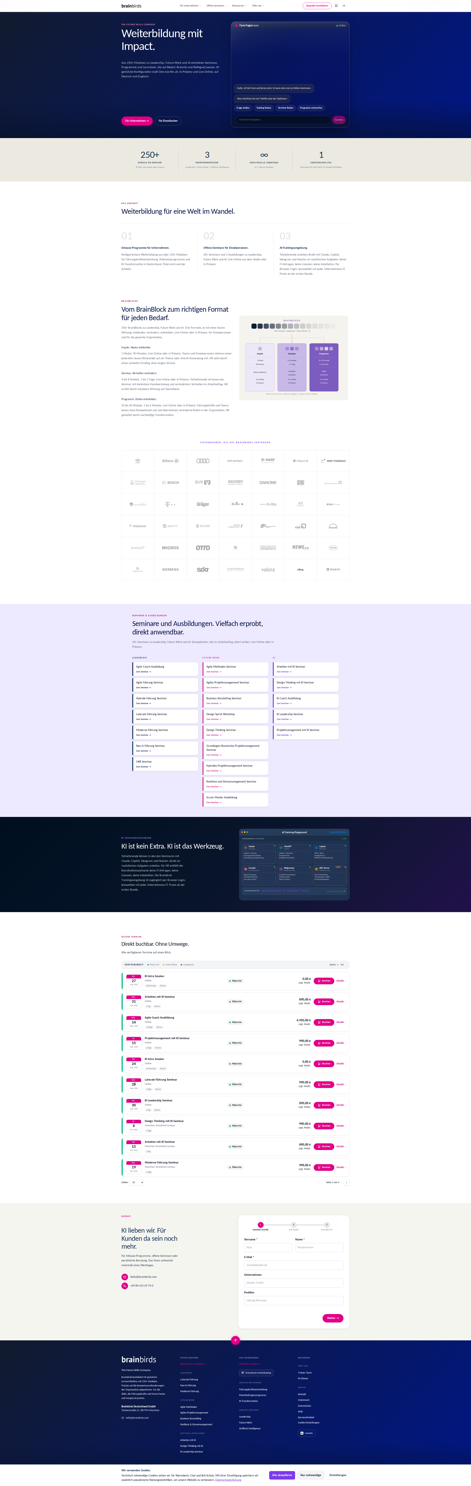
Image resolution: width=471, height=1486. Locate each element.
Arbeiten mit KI (188, 1440)
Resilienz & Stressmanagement (196, 1424)
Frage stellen (243, 108)
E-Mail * (249, 1257)
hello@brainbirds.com (143, 1277)
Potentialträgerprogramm (252, 1395)
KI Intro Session (154, 976)
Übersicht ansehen (250, 1364)
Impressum (303, 1400)
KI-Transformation (248, 1401)
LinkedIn (309, 1433)
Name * (300, 1239)
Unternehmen (253, 1275)
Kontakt (302, 1394)
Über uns (256, 5)
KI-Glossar (303, 1378)
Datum (333, 965)
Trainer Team (305, 1372)
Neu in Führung (188, 1385)
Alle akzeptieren (282, 1475)
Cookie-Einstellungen (308, 1422)
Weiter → (333, 1318)
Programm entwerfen (311, 108)
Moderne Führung (189, 1391)
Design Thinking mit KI (191, 1446)
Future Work (245, 1422)
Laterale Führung (189, 1379)
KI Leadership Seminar (159, 1100)
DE (344, 6)
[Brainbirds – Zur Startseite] (131, 6)
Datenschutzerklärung (228, 1480)
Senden (339, 120)
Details (340, 980)
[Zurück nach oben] (235, 1340)
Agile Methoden (188, 1407)
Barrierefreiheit (306, 1417)
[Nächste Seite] (347, 1183)
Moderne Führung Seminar (162, 1162)
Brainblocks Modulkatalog (258, 1373)
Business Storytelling (190, 1418)
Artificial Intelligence (250, 1428)
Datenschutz (304, 1406)
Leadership (244, 1416)
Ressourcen (238, 5)
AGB (300, 1411)
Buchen (326, 980)
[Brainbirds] (139, 1359)
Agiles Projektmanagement (194, 1412)
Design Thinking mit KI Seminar (164, 1121)
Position (249, 1292)
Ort (342, 965)
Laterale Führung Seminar (161, 1079)
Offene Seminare (215, 5)
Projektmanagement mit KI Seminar (167, 1038)
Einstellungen (338, 1475)
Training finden (263, 108)
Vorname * (251, 1239)
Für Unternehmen (189, 5)
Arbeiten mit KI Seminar (160, 997)
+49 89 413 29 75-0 (141, 1285)
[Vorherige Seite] (319, 1183)
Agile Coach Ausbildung (159, 1017)
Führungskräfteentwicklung (253, 1389)
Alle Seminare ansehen (193, 1364)
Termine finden (285, 108)
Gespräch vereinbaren (317, 6)
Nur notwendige (310, 1475)
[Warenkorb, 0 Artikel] (336, 5)
